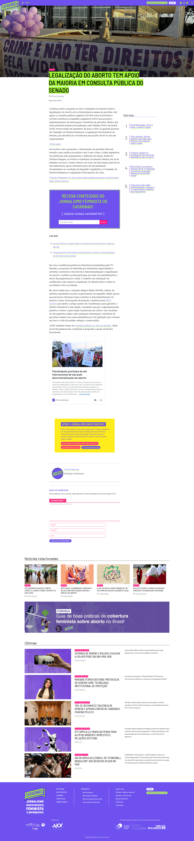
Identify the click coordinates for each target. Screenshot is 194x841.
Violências (85, 650)
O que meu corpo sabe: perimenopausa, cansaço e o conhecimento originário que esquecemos (143, 188)
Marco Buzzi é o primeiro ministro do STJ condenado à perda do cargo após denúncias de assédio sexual (143, 171)
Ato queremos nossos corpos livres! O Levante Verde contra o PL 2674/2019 (40, 590)
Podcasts (85, 789)
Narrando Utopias (90, 796)
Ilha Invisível (88, 792)
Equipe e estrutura (123, 795)
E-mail (54, 530)
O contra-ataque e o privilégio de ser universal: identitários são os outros (142, 154)
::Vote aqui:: (55, 144)
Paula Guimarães (141, 594)
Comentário (58, 500)
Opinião (77, 650)
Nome (54, 525)
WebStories (61, 802)
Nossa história (122, 799)
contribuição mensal (91, 447)
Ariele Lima (78, 742)
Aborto (52, 69)
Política (85, 676)
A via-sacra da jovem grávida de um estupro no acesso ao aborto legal (113, 589)
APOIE (150, 789)
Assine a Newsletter (157, 3)
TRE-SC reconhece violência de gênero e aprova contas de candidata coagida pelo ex (97, 709)
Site (52, 536)
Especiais (60, 799)
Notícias (78, 676)
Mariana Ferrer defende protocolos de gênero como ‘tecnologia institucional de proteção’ (97, 683)
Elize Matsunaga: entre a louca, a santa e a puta (142, 126)
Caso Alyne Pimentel (91, 802)
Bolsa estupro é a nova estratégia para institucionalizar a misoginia (148, 589)
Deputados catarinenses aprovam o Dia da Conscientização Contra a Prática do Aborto (76, 590)
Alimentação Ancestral (92, 799)
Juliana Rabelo (68, 596)
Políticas (119, 802)
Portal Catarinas (58, 96)
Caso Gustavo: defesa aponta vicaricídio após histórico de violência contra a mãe (141, 140)
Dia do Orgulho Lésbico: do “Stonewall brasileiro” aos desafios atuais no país (98, 761)
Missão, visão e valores (125, 792)
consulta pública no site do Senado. (93, 326)
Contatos (120, 805)
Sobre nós (120, 789)
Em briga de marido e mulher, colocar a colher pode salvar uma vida (97, 655)
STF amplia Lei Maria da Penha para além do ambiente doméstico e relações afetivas (96, 735)
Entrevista (61, 792)
